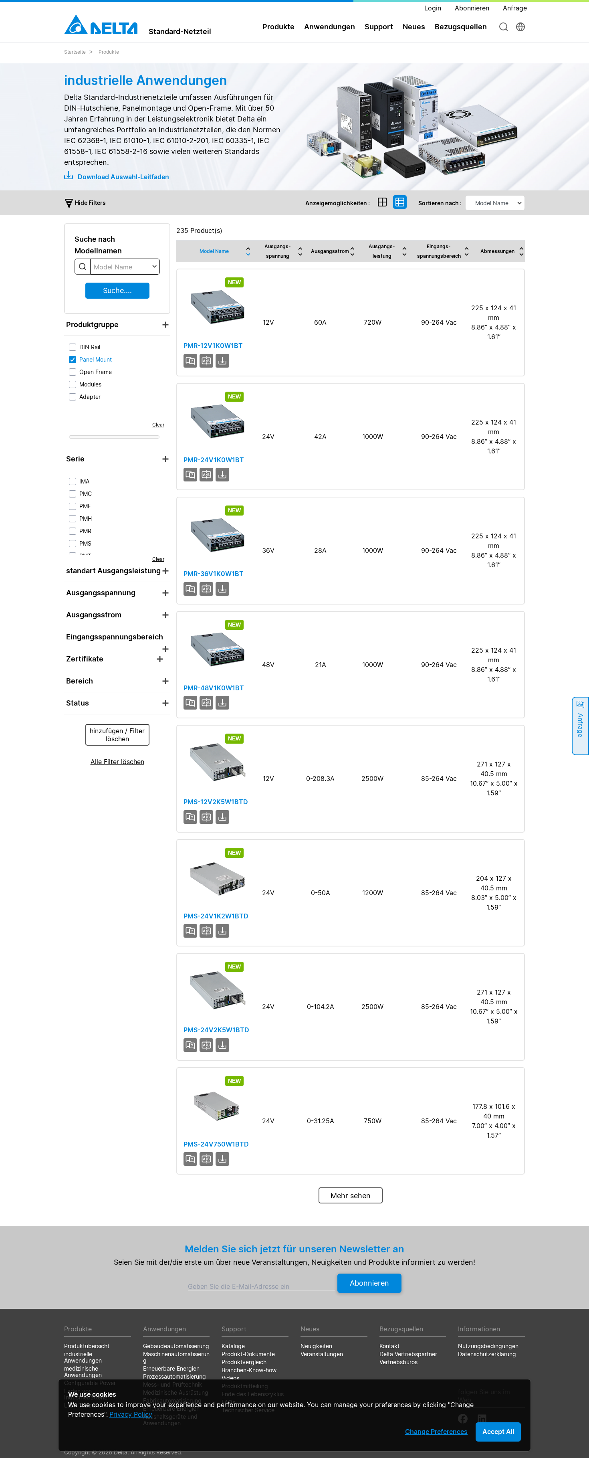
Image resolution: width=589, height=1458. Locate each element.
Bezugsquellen (461, 26)
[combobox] (125, 267)
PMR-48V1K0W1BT (214, 688)
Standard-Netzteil (180, 31)
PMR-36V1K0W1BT (214, 574)
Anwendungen (329, 26)
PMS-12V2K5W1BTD (216, 802)
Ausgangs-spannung (277, 251)
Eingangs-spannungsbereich (439, 251)
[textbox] (125, 267)
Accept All (498, 1432)
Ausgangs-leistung (382, 251)
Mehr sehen (351, 1195)
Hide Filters (90, 202)
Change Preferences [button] (436, 1432)
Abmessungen (497, 251)
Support (379, 26)
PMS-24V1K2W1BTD (216, 916)
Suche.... (117, 290)
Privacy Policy (130, 1414)
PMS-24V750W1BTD (216, 1144)
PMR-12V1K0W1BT (213, 346)
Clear (158, 425)
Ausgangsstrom (330, 251)
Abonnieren (369, 1283)
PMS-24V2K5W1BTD (216, 1030)
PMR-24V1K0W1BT (214, 460)
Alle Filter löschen (117, 762)
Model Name (214, 251)
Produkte (109, 52)
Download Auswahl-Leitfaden (122, 177)
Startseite (75, 52)
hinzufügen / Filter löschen (117, 735)
